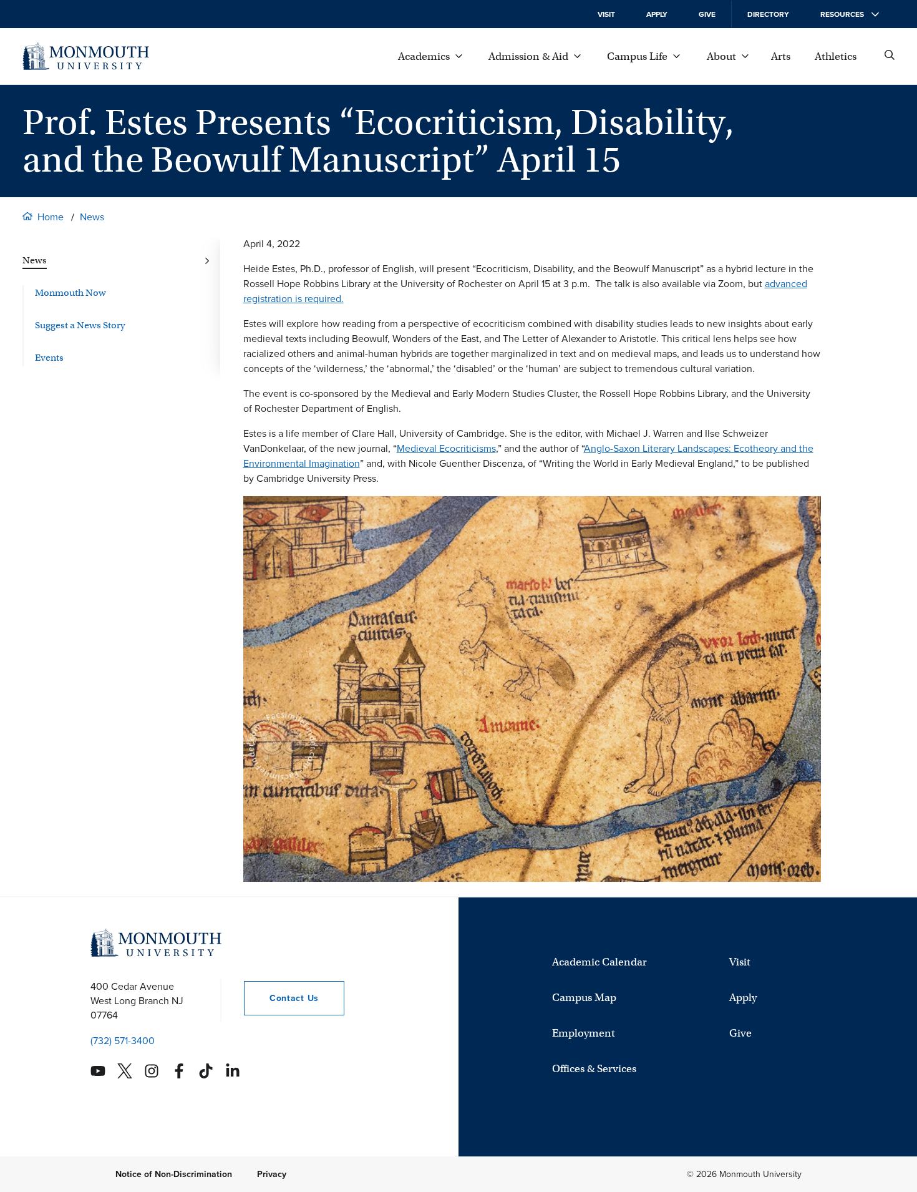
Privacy (271, 1174)
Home (50, 217)
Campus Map (584, 997)
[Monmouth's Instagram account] (151, 1070)
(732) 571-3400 (122, 1040)
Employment (583, 1033)
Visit (606, 14)
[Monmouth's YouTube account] (97, 1070)
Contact (281, 998)
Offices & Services (594, 1068)
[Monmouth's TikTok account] (205, 1070)
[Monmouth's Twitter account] (124, 1070)
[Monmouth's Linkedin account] (232, 1070)
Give (707, 14)
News (92, 217)
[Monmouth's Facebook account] (179, 1070)
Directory (768, 14)
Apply (656, 14)
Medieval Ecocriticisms (446, 448)
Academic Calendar (599, 962)
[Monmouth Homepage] (85, 56)
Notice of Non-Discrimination (173, 1174)
